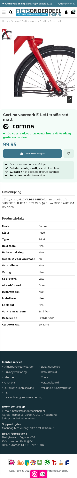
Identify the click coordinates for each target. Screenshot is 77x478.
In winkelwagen (35, 153)
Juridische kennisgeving (19, 387)
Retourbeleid (49, 372)
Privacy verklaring (16, 372)
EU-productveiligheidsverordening (23, 395)
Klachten (10, 377)
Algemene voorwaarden (19, 366)
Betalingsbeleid (50, 366)
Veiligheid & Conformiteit (56, 387)
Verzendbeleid (50, 382)
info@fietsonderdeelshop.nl (28, 410)
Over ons (10, 382)
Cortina (43, 226)
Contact (45, 377)
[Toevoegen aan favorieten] (68, 153)
